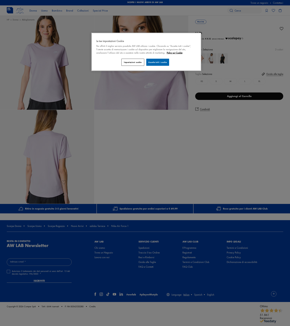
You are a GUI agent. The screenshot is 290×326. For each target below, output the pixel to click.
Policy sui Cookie (174, 52)
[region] (146, 52)
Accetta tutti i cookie (157, 62)
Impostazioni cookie (133, 62)
